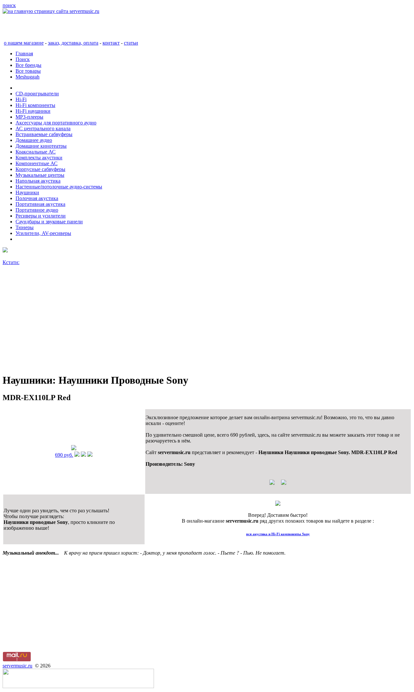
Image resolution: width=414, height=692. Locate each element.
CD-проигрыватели (37, 93)
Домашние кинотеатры (41, 146)
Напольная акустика (38, 181)
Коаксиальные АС (36, 151)
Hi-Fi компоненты (35, 105)
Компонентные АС (37, 163)
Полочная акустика (37, 198)
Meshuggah (27, 77)
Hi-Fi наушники (33, 111)
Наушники (27, 192)
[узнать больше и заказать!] (77, 455)
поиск (9, 5)
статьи (131, 43)
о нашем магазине (24, 43)
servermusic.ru (17, 665)
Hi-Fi (21, 99)
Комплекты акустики (39, 157)
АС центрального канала (43, 128)
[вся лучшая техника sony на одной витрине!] (5, 250)
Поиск (23, 59)
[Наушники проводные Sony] (73, 448)
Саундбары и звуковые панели (49, 221)
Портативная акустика (40, 204)
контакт (111, 43)
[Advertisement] (197, 322)
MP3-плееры (29, 117)
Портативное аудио (37, 210)
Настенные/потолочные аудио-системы (59, 186)
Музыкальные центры (40, 175)
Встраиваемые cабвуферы (44, 134)
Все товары (28, 71)
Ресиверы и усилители (41, 215)
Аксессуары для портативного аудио (56, 122)
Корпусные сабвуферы (40, 169)
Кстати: (11, 262)
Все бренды (28, 65)
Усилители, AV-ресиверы (43, 233)
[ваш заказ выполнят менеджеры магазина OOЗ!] (277, 504)
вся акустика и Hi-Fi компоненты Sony (278, 534)
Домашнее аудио (34, 140)
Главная (24, 53)
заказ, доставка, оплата (73, 43)
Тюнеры (25, 227)
